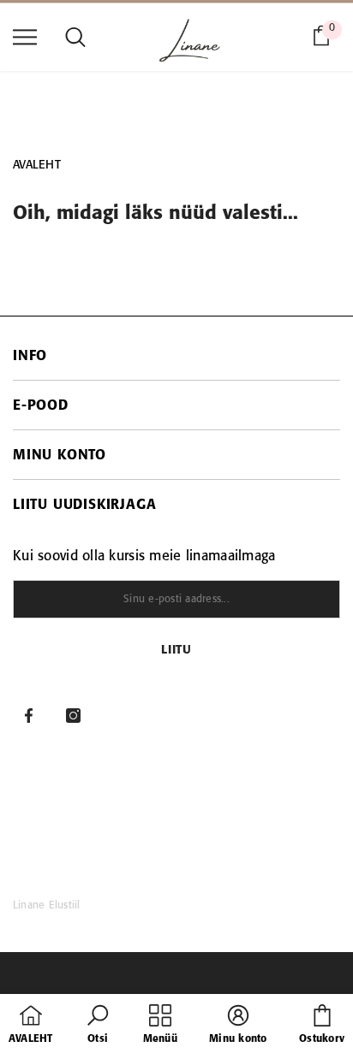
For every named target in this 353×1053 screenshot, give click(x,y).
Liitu (176, 650)
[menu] (25, 36)
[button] (98, 1026)
